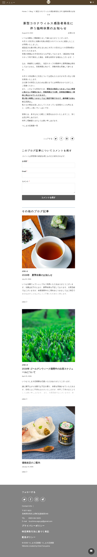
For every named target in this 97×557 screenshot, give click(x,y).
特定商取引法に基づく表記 (35, 531)
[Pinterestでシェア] (66, 139)
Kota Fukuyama (44, 546)
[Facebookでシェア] (61, 139)
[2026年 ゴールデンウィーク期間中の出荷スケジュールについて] (48, 335)
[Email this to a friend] (72, 139)
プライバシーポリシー (33, 526)
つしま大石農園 (34, 543)
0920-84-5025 (34, 518)
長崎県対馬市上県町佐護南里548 (35, 514)
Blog (31, 11)
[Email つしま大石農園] (43, 499)
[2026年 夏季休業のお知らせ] (48, 241)
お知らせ (71, 33)
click (24, 302)
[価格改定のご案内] (48, 432)
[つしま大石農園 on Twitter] (25, 499)
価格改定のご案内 (31, 462)
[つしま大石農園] (48, 2)
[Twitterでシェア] (55, 139)
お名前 (25, 161)
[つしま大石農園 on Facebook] (31, 499)
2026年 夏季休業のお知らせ (37, 275)
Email (24, 171)
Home (24, 11)
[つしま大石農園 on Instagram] (37, 499)
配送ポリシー (29, 537)
